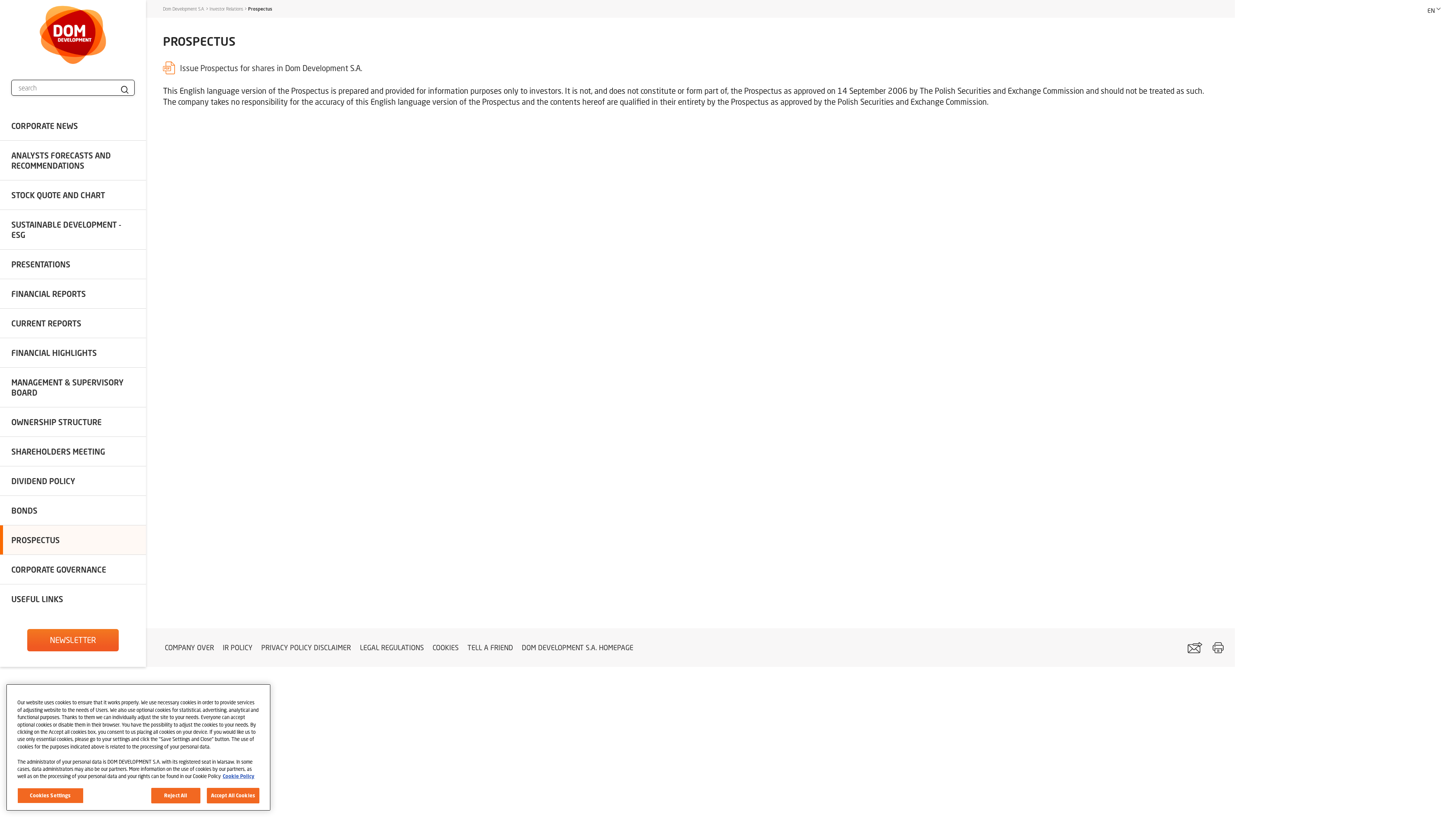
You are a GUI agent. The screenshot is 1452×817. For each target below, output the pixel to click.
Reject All (175, 795)
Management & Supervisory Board (67, 387)
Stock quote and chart (58, 195)
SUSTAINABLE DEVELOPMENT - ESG (66, 229)
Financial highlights (54, 352)
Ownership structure (56, 422)
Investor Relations (226, 9)
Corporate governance (58, 569)
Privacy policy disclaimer (306, 647)
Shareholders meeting (58, 451)
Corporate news (44, 125)
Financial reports (48, 293)
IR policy (238, 647)
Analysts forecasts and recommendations (61, 160)
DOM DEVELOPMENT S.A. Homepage (577, 647)
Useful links (37, 599)
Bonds (24, 510)
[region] (138, 747)
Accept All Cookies (233, 795)
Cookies (446, 647)
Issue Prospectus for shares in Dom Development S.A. (271, 68)
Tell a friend (490, 647)
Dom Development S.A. (184, 9)
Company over (189, 647)
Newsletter (73, 640)
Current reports (46, 323)
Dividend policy (43, 481)
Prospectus (35, 540)
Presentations (40, 264)
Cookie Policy (238, 776)
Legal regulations (392, 647)
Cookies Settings (50, 795)
